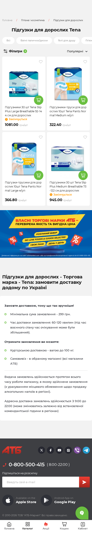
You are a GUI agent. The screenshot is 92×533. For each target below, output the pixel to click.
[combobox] (68, 51)
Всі (8, 40)
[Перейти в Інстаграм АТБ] (68, 450)
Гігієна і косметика (32, 20)
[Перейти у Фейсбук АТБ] (50, 450)
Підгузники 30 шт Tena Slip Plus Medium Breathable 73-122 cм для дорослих (68, 186)
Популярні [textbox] (75, 51)
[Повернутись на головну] (12, 450)
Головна (7, 20)
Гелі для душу (66, 40)
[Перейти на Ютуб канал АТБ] (59, 450)
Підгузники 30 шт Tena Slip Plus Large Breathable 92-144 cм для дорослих (23, 111)
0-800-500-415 (27, 465)
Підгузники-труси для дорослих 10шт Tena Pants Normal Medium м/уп (68, 111)
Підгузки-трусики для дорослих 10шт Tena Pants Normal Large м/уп (23, 186)
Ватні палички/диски (34, 40)
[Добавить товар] (38, 100)
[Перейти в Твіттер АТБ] (41, 450)
